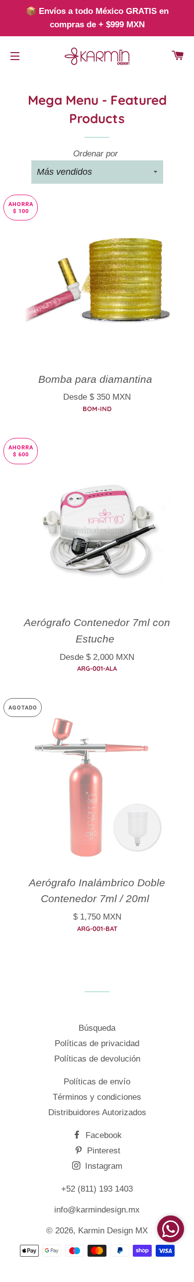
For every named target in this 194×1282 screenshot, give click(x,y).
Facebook (102, 1135)
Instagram (102, 1166)
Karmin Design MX (113, 1230)
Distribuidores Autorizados (97, 1112)
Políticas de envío (97, 1081)
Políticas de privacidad (97, 1043)
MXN (95, 393)
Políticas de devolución (97, 1059)
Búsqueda (97, 1028)
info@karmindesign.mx (97, 1209)
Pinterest (102, 1150)
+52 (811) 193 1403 (97, 1189)
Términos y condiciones (97, 1097)
